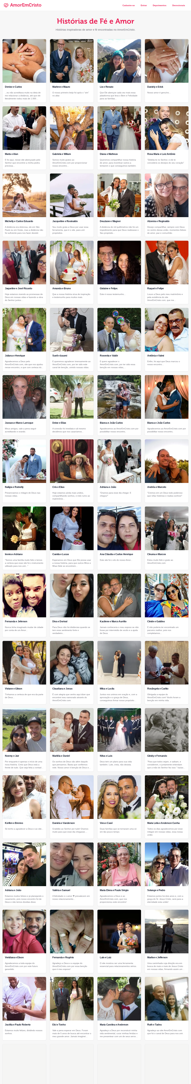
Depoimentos (159, 5)
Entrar (144, 5)
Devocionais (178, 5)
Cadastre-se (129, 5)
